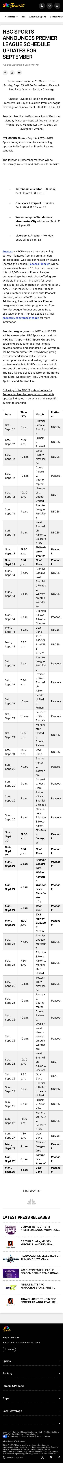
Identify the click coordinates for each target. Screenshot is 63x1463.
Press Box (7, 1434)
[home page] (14, 6)
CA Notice (30, 1436)
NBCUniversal (20, 1441)
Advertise (7, 1432)
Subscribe (9, 1349)
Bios (24, 17)
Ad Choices (18, 1434)
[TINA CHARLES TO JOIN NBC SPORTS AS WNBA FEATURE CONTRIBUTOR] (11, 1302)
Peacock (8, 251)
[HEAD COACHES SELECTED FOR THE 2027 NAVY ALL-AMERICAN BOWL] (11, 1258)
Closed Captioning (29, 1432)
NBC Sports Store (51, 1432)
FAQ (40, 1432)
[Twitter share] (12, 72)
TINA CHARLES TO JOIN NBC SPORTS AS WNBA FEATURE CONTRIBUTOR (38, 1301)
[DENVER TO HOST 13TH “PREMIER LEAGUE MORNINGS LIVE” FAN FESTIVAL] (11, 1229)
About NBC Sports (37, 17)
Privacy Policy (30, 1434)
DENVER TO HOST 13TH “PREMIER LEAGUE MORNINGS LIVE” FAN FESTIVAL (39, 1228)
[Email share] (19, 72)
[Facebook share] (5, 72)
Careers (16, 1432)
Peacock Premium (39, 263)
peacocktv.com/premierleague (21, 317)
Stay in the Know (11, 1337)
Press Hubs (10, 17)
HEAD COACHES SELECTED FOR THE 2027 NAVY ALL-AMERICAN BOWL (40, 1257)
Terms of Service (43, 1436)
